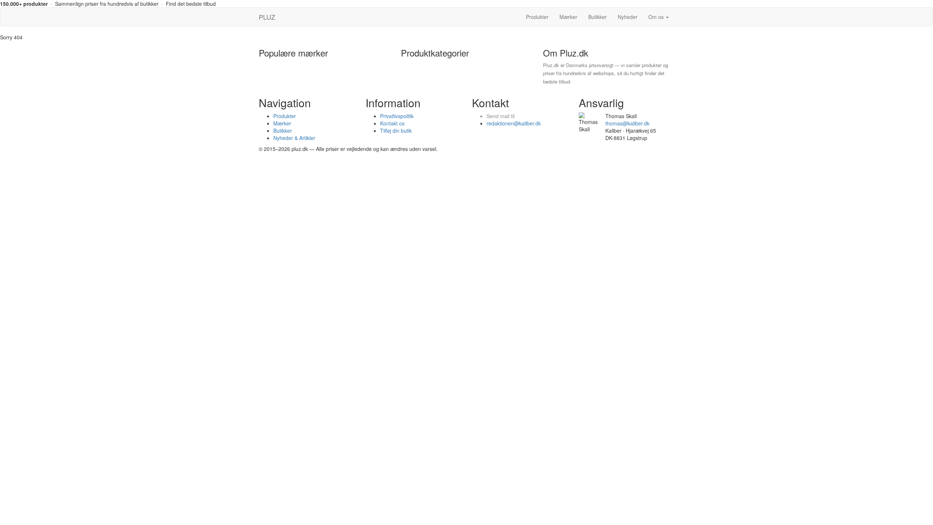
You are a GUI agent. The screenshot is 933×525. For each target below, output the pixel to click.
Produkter (537, 16)
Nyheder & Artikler (294, 137)
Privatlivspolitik (397, 116)
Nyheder (627, 16)
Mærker (568, 16)
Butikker (597, 16)
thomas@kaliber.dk (627, 123)
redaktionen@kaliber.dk (514, 123)
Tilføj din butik (396, 130)
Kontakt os (392, 123)
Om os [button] (656, 16)
